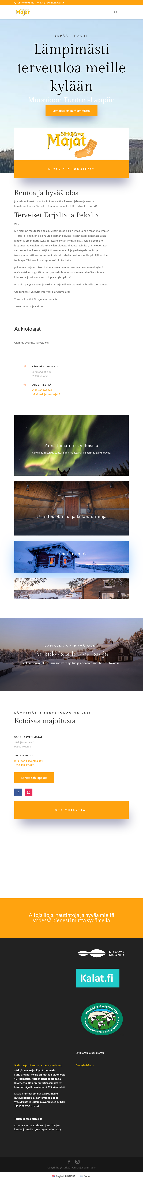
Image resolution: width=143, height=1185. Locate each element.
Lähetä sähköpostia (34, 778)
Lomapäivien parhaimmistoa (71, 111)
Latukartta (82, 1052)
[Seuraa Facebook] (18, 792)
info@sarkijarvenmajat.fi (46, 394)
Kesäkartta (97, 1052)
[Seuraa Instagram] (28, 792)
